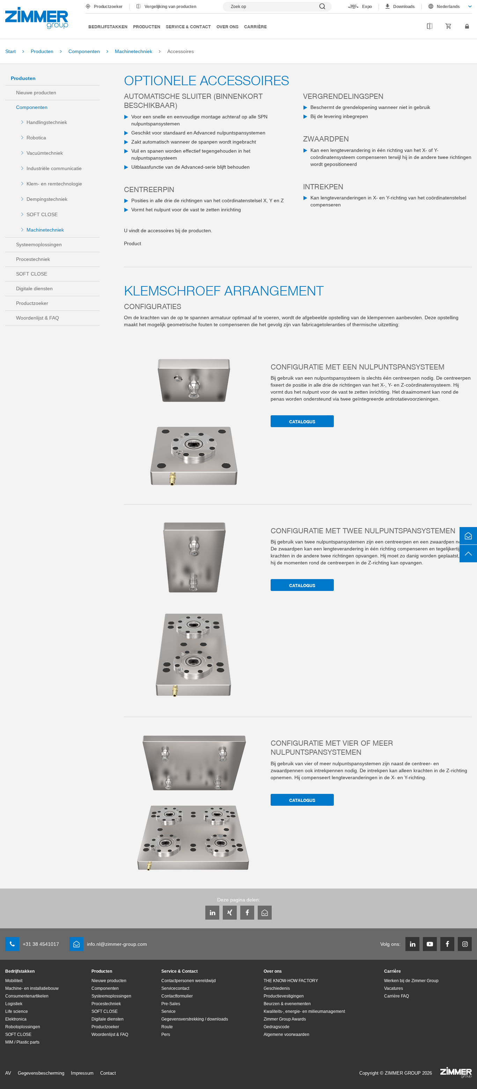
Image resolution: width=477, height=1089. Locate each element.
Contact (108, 1073)
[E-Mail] (265, 913)
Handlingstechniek (47, 122)
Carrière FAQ (396, 996)
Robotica (36, 137)
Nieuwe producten (36, 92)
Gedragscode (276, 1026)
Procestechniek (33, 259)
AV (8, 1073)
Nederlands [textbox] (448, 6)
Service (168, 1011)
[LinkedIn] (212, 913)
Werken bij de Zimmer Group (411, 980)
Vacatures (393, 988)
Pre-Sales (170, 1003)
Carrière (255, 26)
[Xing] (230, 913)
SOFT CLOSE (42, 214)
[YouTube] (430, 944)
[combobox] (447, 6)
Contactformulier (177, 996)
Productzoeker (108, 6)
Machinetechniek (45, 230)
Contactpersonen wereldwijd (188, 980)
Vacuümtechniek (45, 153)
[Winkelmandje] (448, 26)
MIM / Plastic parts (22, 1042)
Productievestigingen (284, 996)
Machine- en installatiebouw (32, 988)
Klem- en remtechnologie (54, 184)
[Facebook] (247, 913)
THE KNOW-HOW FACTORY (291, 980)
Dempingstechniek (47, 199)
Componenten (31, 107)
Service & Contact (188, 26)
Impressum (82, 1073)
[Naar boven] (468, 553)
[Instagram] (465, 944)
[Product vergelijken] (430, 26)
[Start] (36, 18)
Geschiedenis (277, 988)
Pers (165, 1034)
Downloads (404, 6)
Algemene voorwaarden (286, 1034)
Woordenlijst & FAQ (37, 318)
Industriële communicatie (54, 168)
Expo (367, 6)
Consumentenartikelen (27, 996)
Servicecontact (175, 988)
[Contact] (468, 535)
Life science (16, 1011)
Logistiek (13, 1003)
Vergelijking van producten (170, 6)
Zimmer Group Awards (285, 1019)
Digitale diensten (34, 288)
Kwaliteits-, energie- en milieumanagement (304, 1011)
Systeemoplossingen (39, 244)
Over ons (228, 26)
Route (167, 1026)
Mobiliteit (13, 980)
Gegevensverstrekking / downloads (194, 1019)
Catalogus (302, 421)
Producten (146, 26)
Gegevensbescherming (41, 1073)
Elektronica (16, 1019)
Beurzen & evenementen (287, 1003)
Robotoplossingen (22, 1026)
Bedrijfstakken (107, 26)
